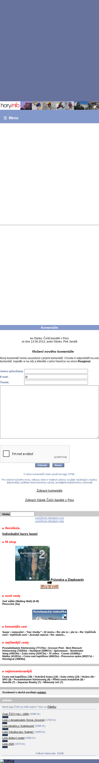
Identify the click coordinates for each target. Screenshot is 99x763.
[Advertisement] (49, 50)
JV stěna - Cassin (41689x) (64, 653)
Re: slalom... (58, 634)
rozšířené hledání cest (49, 518)
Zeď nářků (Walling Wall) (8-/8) (20, 601)
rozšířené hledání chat (49, 521)
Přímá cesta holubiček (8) (68, 679)
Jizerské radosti (39, 634)
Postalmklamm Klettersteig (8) (32, 679)
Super (5, 632)
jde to (74, 632)
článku (51, 706)
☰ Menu (11, 118)
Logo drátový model (13, 738)
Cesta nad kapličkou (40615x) (41, 656)
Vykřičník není (18, 634)
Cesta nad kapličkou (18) (17, 676)
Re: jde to (63, 632)
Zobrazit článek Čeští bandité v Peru (49, 500)
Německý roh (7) (53, 682)
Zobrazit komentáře (49, 490)
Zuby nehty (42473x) (34, 653)
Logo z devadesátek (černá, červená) (23, 720)
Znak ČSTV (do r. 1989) (15, 714)
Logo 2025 (8, 744)
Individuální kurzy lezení (20, 534)
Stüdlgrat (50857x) (40, 650)
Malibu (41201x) (11, 656)
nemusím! (18, 632)
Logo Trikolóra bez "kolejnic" (18, 732)
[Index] (49, 105)
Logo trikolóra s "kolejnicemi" (18, 726)
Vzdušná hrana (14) (46, 676)
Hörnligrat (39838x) (13, 659)
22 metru (49, 632)
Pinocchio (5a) (11, 604)
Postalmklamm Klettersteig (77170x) (24, 648)
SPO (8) (7, 679)
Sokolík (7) (8, 682)
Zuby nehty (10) (69, 676)
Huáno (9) (88, 676)
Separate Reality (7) (29, 682)
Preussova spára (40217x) (76, 656)
